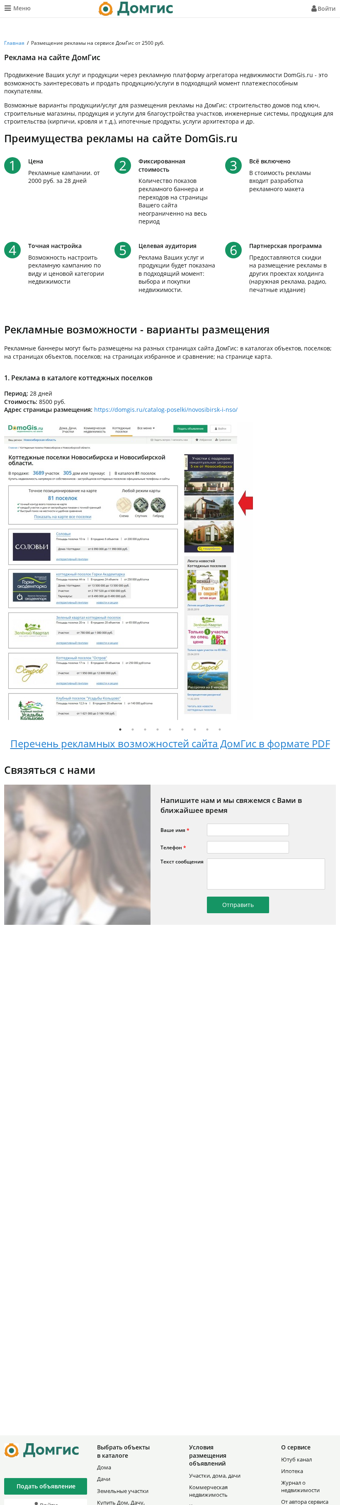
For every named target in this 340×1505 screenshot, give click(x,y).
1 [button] (120, 729)
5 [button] (170, 729)
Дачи (103, 1479)
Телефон (173, 847)
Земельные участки (122, 1491)
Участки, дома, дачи (214, 1475)
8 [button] (207, 729)
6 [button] (182, 729)
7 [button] (195, 729)
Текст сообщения (182, 861)
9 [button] (220, 729)
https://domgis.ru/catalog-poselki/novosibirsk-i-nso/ (166, 409)
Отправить (238, 905)
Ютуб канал (296, 1459)
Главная (14, 42)
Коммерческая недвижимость (208, 1490)
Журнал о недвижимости (300, 1486)
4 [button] (157, 729)
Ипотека (292, 1471)
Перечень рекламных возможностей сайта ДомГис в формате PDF (170, 743)
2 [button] (133, 729)
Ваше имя (174, 830)
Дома (104, 1467)
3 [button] (145, 729)
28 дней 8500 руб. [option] (121, 393)
